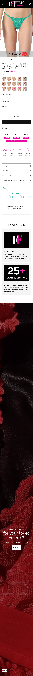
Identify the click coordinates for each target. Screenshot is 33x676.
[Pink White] (19, 89)
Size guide (7, 101)
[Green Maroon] (9, 84)
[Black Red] (9, 79)
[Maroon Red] (4, 89)
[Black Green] (24, 79)
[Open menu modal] (2, 4)
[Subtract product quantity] (3, 110)
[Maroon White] (9, 89)
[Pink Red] (14, 89)
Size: (6, 94)
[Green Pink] (14, 84)
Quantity (4, 106)
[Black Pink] (14, 79)
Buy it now (16, 122)
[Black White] (4, 84)
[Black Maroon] (19, 79)
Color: (7, 75)
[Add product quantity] (9, 110)
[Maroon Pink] (24, 84)
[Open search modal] (26, 4)
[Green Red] (4, 79)
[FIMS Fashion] (16, 4)
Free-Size (6, 98)
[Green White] (19, 84)
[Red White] (24, 89)
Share (6, 128)
